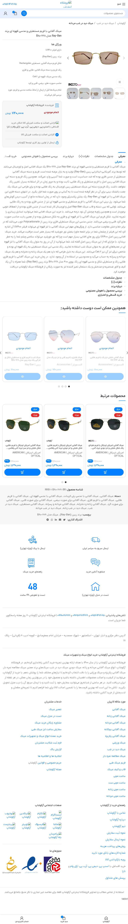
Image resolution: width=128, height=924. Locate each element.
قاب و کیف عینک (117, 769)
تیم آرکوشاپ (119, 826)
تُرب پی (83, 866)
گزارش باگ (56, 749)
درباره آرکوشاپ (118, 819)
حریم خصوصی (54, 762)
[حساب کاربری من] (5, 13)
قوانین (41, 762)
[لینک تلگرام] (48, 520)
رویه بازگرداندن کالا (115, 859)
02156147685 (9, 4)
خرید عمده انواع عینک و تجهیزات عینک (41, 736)
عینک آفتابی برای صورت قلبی (36, 500)
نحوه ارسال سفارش (116, 839)
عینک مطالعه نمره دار (114, 756)
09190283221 (64, 615)
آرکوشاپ (121, 23)
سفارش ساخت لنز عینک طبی (46, 729)
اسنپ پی (104, 866)
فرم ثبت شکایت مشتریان (48, 742)
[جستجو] (24, 13)
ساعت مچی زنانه (117, 789)
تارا (124, 871)
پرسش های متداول (115, 878)
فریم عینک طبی (117, 762)
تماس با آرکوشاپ (116, 813)
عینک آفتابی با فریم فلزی (101, 500)
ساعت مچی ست (117, 782)
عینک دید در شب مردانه (81, 23)
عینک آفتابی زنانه (116, 716)
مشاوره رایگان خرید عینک (48, 722)
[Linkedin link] (56, 520)
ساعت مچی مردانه (116, 796)
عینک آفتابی (106, 496)
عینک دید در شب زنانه (74, 508)
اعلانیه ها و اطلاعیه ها (50, 756)
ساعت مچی (120, 776)
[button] (106, 472)
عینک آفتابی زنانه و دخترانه (91, 504)
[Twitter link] (64, 520)
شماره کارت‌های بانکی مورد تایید (109, 853)
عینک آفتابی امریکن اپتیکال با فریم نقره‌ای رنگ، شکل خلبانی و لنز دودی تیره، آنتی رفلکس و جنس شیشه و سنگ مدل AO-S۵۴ (106, 447)
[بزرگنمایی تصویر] (119, 82)
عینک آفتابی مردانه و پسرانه (60, 504)
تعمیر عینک (55, 709)
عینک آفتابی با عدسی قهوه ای (46, 496)
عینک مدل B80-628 (47, 514)
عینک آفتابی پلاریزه (115, 736)
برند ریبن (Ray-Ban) (71, 514)
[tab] (122, 156)
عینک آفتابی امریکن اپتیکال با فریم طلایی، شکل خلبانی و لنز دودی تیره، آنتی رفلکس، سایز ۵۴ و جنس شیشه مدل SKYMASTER (64, 447)
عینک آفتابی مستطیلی (32, 504)
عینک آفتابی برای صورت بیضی (70, 500)
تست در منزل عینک (51, 716)
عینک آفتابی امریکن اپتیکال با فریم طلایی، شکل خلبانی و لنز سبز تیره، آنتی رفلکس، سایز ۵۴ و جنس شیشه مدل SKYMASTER (22, 447)
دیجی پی (93, 866)
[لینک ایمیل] (60, 520)
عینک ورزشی (119, 742)
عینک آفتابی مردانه (115, 722)
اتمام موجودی (106, 348)
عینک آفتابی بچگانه (115, 729)
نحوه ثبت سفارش (116, 833)
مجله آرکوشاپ (54, 769)
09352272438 (80, 615)
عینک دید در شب (105, 23)
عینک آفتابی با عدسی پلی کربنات (81, 496)
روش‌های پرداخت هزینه (113, 846)
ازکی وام (74, 866)
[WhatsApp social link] (52, 520)
